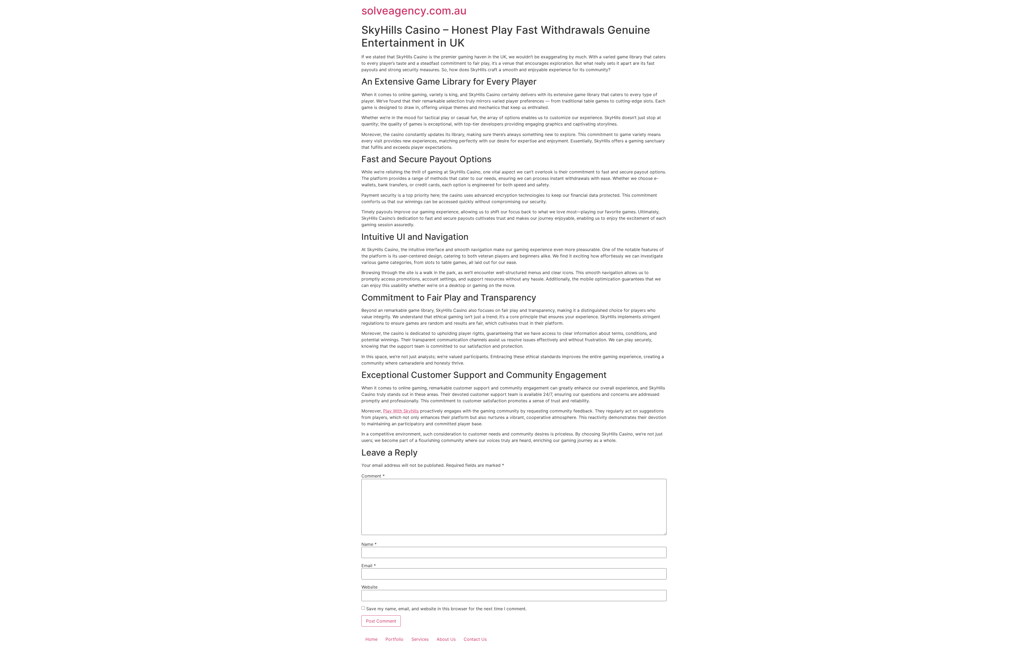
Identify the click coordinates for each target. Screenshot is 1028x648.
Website (369, 587)
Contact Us (475, 639)
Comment (373, 476)
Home (371, 639)
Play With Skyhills (401, 411)
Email (368, 565)
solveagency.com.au (414, 10)
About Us (446, 639)
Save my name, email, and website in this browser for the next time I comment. (446, 609)
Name (369, 544)
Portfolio (394, 639)
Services (420, 639)
